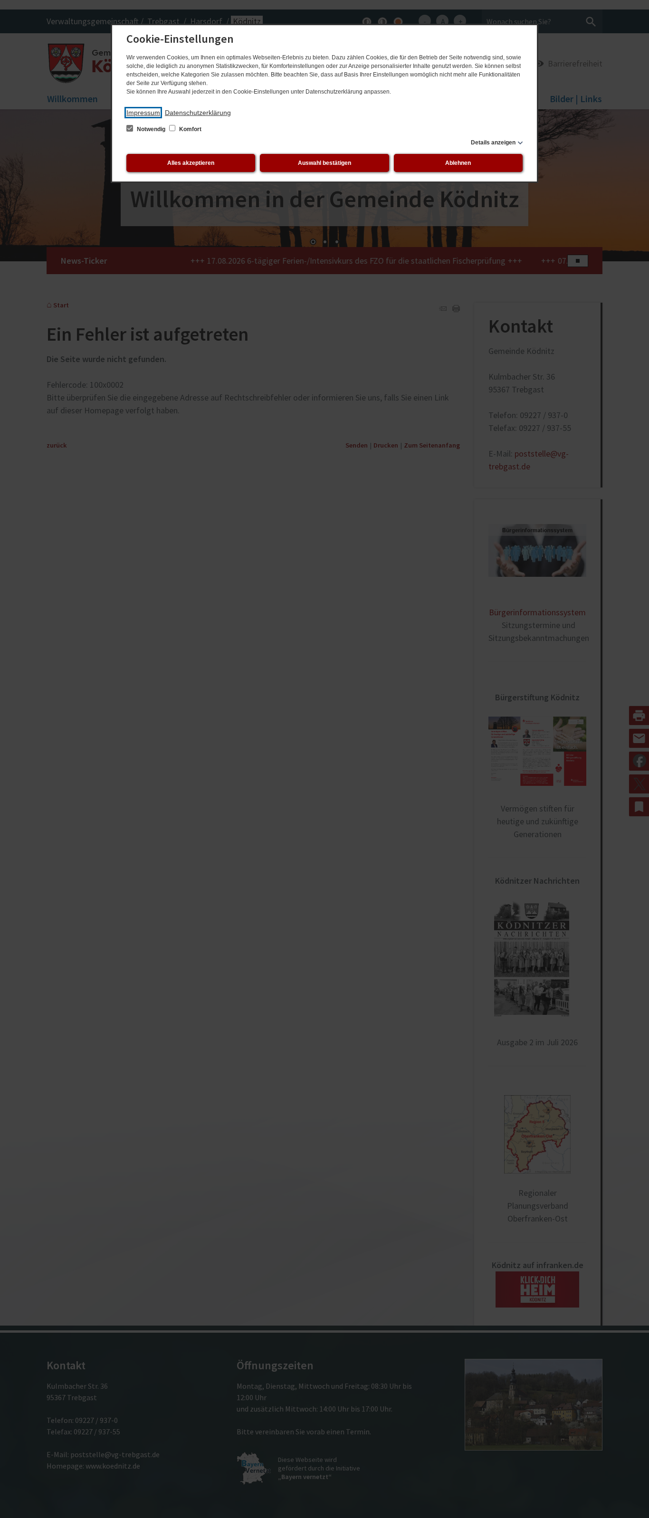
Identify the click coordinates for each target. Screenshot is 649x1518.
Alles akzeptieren (190, 163)
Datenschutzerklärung (198, 112)
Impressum (143, 112)
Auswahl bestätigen (324, 163)
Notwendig (151, 129)
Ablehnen (458, 163)
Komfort (189, 129)
